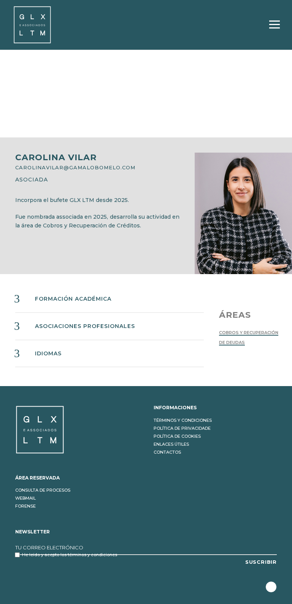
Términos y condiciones (183, 420)
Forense (25, 506)
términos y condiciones (92, 554)
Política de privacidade (182, 428)
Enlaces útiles (171, 444)
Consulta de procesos (42, 490)
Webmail (25, 498)
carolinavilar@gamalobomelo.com (75, 167)
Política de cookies (177, 436)
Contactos (167, 452)
